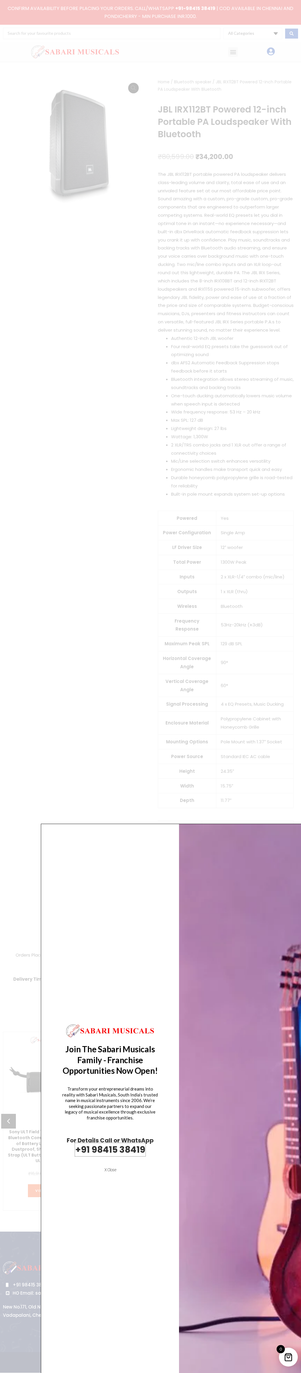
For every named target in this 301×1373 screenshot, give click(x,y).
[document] (150, 686)
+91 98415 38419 (110, 1149)
